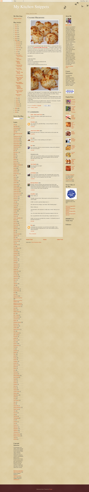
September (18, 47)
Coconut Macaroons (18, 59)
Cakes (15, 177)
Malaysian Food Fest (18, 297)
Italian (15, 280)
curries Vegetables (17, 218)
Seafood (15, 389)
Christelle (33, 122)
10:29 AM (32, 178)
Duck (15, 232)
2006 (16, 112)
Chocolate (16, 196)
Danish (15, 219)
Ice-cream (16, 274)
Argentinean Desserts (18, 133)
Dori (31, 145)
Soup (15, 398)
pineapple (15, 350)
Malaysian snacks (17, 306)
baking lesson (16, 147)
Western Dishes (17, 434)
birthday (15, 159)
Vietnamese (16, 432)
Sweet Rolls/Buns (17, 407)
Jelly (14, 285)
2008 (16, 108)
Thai (14, 414)
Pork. (15, 354)
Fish (14, 246)
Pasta (15, 341)
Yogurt (15, 437)
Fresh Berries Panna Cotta (19, 69)
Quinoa (15, 366)
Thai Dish (15, 416)
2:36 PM (32, 231)
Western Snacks (17, 435)
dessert (36, 107)
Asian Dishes (16, 140)
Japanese (15, 283)
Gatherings (16, 251)
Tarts (15, 411)
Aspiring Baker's (17, 145)
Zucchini (15, 439)
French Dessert (17, 248)
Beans (15, 156)
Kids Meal (16, 287)
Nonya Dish (16, 325)
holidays (15, 273)
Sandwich (15, 384)
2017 (16, 24)
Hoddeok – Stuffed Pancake (18, 62)
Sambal (15, 382)
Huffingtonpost (16, 479)
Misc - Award (16, 315)
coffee (15, 207)
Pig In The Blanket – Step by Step (19, 72)
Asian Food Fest (17, 141)
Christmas (16, 198)
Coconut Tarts (73, 153)
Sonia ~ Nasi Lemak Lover (36, 114)
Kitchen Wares (16, 288)
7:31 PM (32, 160)
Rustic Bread (16, 377)
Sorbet (15, 396)
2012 (16, 34)
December (18, 41)
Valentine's (16, 427)
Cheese (15, 182)
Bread (15, 168)
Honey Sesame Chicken (73, 132)
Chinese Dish (16, 191)
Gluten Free (16, 255)
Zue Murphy (33, 172)
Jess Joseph (33, 164)
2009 (16, 40)
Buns (15, 175)
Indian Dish (16, 276)
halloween (16, 267)
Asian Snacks (16, 143)
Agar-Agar (16, 126)
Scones (15, 387)
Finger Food (16, 244)
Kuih (14, 292)
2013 (16, 32)
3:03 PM (32, 141)
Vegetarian (16, 430)
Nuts (14, 331)
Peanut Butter (16, 345)
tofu (14, 419)
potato (15, 356)
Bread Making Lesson (18, 95)
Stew (15, 403)
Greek (15, 257)
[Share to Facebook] (48, 105)
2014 (16, 30)
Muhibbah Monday (17, 322)
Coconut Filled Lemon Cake (73, 168)
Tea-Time (15, 412)
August (17, 49)
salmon (15, 380)
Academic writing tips (70, 174)
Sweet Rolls (16, 405)
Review (15, 368)
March (17, 102)
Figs (14, 242)
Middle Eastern (17, 311)
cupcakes (15, 214)
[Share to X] (47, 105)
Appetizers (16, 130)
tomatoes (15, 421)
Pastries (15, 343)
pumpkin (15, 363)
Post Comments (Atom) (36, 242)
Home (44, 239)
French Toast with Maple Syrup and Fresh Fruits (19, 79)
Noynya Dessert (17, 329)
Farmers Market (17, 239)
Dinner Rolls (16, 225)
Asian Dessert (16, 138)
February (18, 104)
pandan (15, 338)
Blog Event (16, 163)
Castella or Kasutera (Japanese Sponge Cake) (19, 87)
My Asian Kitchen (34, 182)
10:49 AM (32, 126)
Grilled (15, 262)
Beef (14, 157)
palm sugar (16, 334)
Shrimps (15, 393)
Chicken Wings (17, 187)
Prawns (15, 359)
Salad (15, 379)
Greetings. (16, 260)
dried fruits (16, 228)
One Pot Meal (16, 333)
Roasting (15, 372)
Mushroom (16, 324)
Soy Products (16, 400)
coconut (15, 205)
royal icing (16, 373)
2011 (16, 36)
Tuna (15, 423)
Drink (15, 230)
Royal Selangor (17, 375)
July (17, 51)
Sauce (15, 386)
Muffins (15, 320)
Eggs (15, 237)
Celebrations (16, 180)
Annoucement (16, 128)
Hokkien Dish (16, 271)
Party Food (16, 340)
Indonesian (16, 278)
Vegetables (16, 428)
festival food (16, 241)
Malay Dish (16, 296)
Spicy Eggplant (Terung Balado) (19, 83)
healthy (15, 269)
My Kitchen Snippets (31, 6)
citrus (15, 202)
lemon (15, 294)
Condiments (16, 209)
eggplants (15, 235)
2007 (16, 110)
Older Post (60, 239)
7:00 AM (32, 168)
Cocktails (15, 203)
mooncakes (16, 318)
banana (15, 148)
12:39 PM (33, 134)
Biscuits (15, 161)
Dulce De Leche (17, 234)
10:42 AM (32, 118)
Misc (15, 313)
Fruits (15, 249)
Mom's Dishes (16, 317)
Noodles (15, 327)
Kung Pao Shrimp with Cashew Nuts (19, 91)
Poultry (15, 357)
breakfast (15, 170)
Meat (15, 308)
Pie (14, 348)
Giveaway (16, 253)
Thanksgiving (16, 418)
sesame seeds (16, 391)
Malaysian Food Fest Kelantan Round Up (18, 304)
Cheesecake (16, 184)
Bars (14, 150)
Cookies (32, 107)
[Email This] (44, 105)
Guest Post (16, 264)
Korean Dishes (16, 290)
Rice (14, 370)
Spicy (15, 402)
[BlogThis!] (46, 105)
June (17, 53)
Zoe (31, 138)
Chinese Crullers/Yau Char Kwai (73, 147)
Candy (15, 179)
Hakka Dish (16, 265)
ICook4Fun (33, 194)
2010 (16, 38)
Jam (14, 281)
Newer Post (29, 239)
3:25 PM (32, 150)
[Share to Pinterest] (50, 105)
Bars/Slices (16, 152)
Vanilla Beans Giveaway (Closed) (73, 117)
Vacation (15, 425)
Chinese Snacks (17, 194)
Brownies (15, 171)
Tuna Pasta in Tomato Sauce (19, 56)
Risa (32, 225)
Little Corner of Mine (35, 130)
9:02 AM (32, 221)
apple (15, 131)
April (17, 100)
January (18, 105)
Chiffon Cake (16, 189)
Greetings (15, 258)
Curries (15, 216)
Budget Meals (16, 173)
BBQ (15, 154)
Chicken (15, 186)
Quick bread (16, 364)
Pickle (15, 347)
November (18, 43)
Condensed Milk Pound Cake (19, 66)
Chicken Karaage (19, 75)
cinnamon (15, 200)
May (17, 98)
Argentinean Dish (17, 136)
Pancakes (16, 336)
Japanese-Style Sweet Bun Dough (73, 161)
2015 (16, 28)
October (18, 45)
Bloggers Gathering (17, 164)
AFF (14, 124)
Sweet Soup (16, 409)
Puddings (15, 361)
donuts (15, 226)
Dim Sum (15, 223)
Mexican (15, 309)
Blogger (50, 489)
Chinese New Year (17, 193)
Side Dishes (16, 395)
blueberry (15, 166)
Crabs (15, 212)
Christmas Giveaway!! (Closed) (73, 102)
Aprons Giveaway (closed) (73, 139)
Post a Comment (32, 233)
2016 (16, 26)
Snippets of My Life (17, 18)
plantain (15, 352)
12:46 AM (32, 190)
